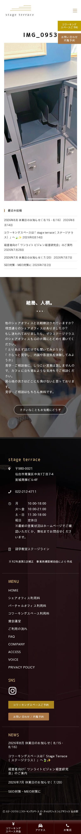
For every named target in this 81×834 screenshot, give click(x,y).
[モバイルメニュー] (75, 10)
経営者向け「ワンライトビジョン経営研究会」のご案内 (38, 245)
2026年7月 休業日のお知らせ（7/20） (28, 257)
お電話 (67, 830)
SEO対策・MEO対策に (18, 265)
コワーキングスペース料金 (13, 830)
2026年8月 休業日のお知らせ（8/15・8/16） (33, 220)
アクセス (41, 830)
